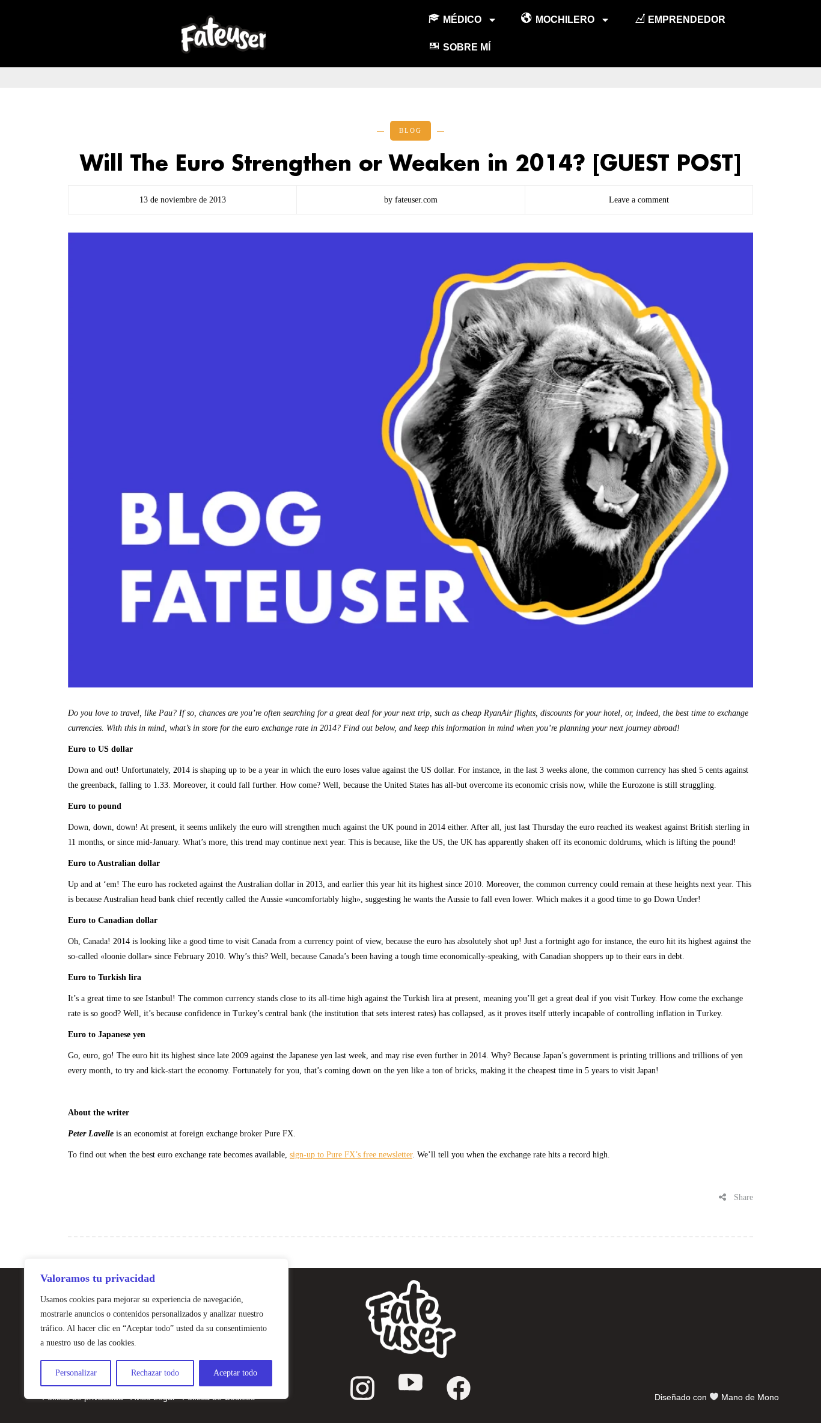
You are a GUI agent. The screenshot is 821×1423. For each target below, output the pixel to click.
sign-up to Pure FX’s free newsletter (351, 1154)
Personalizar (76, 1372)
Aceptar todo (235, 1372)
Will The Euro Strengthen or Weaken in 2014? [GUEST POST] (410, 163)
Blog (410, 130)
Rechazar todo (155, 1372)
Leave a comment (639, 199)
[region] (156, 1328)
